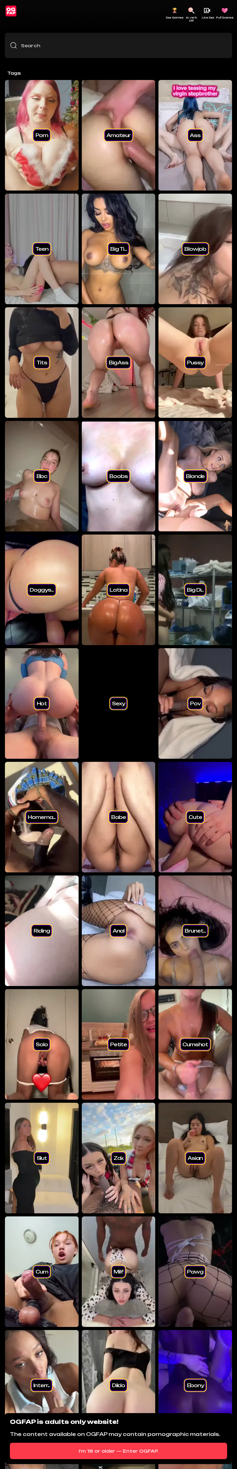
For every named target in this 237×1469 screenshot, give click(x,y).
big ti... (118, 249)
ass (195, 135)
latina (118, 590)
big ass (118, 362)
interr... (41, 1385)
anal (118, 931)
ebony (195, 1385)
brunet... (195, 931)
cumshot (195, 1044)
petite (118, 1044)
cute (195, 817)
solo (42, 1044)
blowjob (195, 249)
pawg (195, 1272)
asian (195, 1158)
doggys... (42, 590)
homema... (42, 817)
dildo (118, 1385)
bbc (42, 476)
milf (118, 1272)
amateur (118, 135)
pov (195, 703)
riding (42, 931)
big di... (195, 590)
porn (41, 135)
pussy (195, 362)
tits (41, 362)
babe (118, 817)
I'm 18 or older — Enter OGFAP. (119, 1451)
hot (42, 703)
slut (42, 1158)
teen (41, 249)
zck (119, 1158)
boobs (118, 476)
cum (41, 1272)
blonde (195, 476)
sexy (118, 703)
